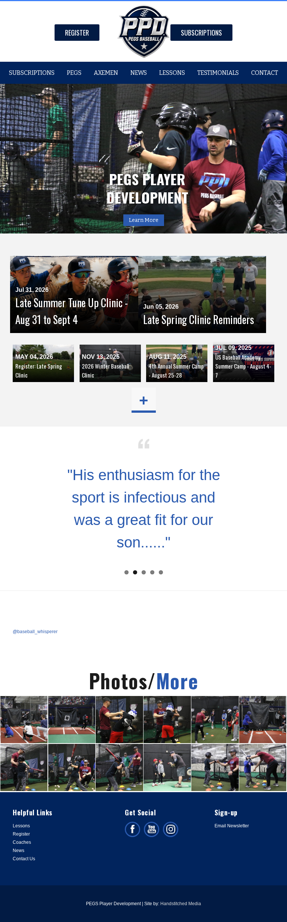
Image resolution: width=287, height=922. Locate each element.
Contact (264, 72)
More (177, 680)
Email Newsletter (232, 825)
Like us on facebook (132, 829)
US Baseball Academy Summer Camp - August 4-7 (243, 366)
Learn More (143, 220)
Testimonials (218, 72)
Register (77, 32)
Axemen (106, 72)
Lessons (172, 72)
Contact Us (24, 858)
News (138, 72)
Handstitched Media (180, 903)
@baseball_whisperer (35, 631)
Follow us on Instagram (170, 829)
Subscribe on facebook (151, 829)
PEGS (74, 72)
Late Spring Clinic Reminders (198, 319)
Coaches (22, 842)
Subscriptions (201, 32)
